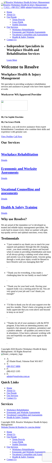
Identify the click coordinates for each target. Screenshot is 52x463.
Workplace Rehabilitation (23, 29)
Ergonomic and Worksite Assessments (28, 32)
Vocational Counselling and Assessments (30, 34)
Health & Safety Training (23, 37)
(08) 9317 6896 (13, 366)
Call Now (18, 136)
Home (9, 12)
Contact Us (12, 39)
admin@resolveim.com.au (18, 376)
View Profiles (7, 136)
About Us (11, 14)
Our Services (12, 27)
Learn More (12, 60)
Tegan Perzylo (18, 19)
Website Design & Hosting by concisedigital (20, 427)
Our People (12, 17)
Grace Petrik (17, 22)
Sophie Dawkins (19, 24)
